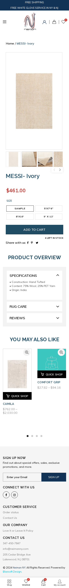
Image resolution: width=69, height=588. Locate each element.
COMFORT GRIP (48, 382)
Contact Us (10, 518)
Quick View (26, 352)
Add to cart (34, 229)
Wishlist (65, 20)
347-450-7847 (12, 543)
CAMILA (8, 404)
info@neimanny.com (16, 549)
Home (10, 43)
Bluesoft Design (12, 571)
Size (9, 200)
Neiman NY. (19, 567)
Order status (11, 512)
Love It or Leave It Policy (18, 530)
